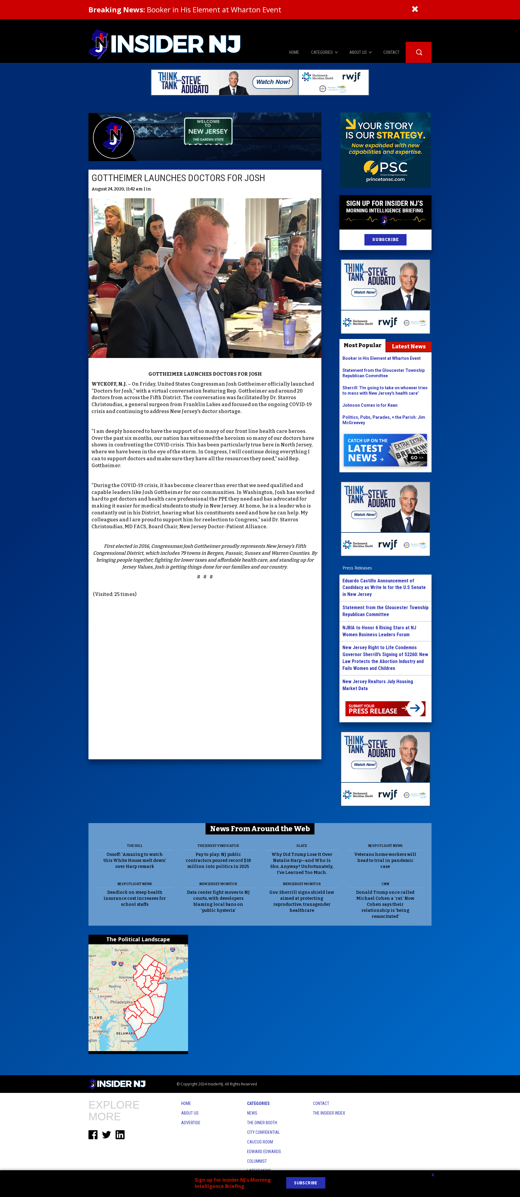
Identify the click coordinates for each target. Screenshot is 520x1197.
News (252, 1113)
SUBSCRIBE (385, 239)
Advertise (190, 1122)
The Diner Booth (262, 1122)
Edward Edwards (264, 1151)
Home (186, 1103)
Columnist (257, 1161)
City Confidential (263, 1132)
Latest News (409, 346)
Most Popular (363, 345)
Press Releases (357, 568)
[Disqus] (204, 679)
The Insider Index (329, 1113)
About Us (190, 1113)
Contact (321, 1103)
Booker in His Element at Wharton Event (184, 9)
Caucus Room (260, 1142)
